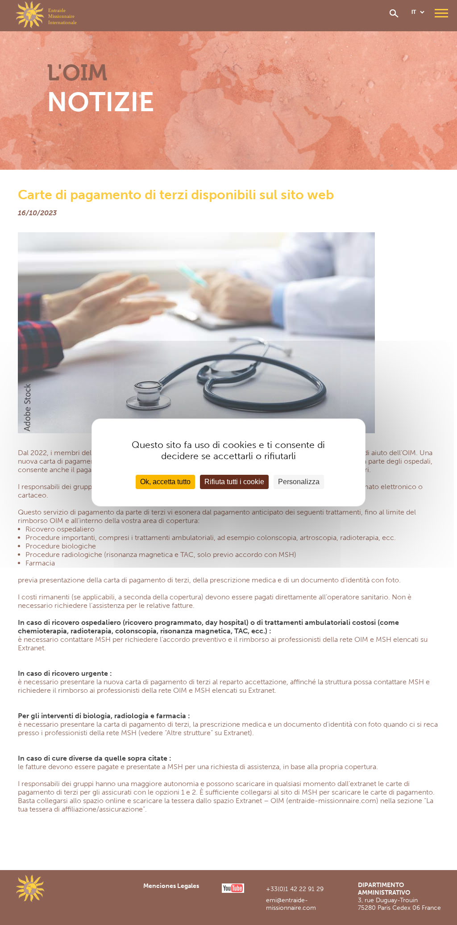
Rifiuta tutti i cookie (234, 482)
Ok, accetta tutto (165, 482)
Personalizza (299, 482)
